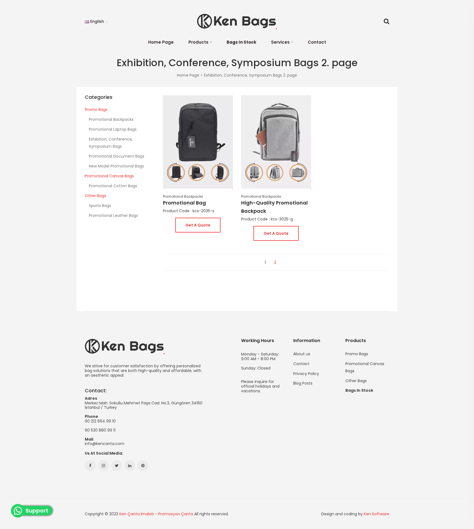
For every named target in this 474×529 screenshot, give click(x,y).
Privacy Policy (306, 373)
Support (38, 510)
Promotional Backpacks (111, 119)
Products (198, 42)
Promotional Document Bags (116, 156)
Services (280, 42)
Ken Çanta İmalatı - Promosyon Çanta (156, 514)
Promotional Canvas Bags (109, 176)
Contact (317, 42)
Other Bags (95, 195)
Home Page (161, 42)
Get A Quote (197, 225)
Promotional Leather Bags (113, 215)
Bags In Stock (241, 42)
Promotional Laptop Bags (113, 129)
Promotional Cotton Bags (113, 186)
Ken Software (376, 514)
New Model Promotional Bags (116, 166)
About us (301, 354)
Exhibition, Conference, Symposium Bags (111, 142)
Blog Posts (302, 382)
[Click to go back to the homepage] (237, 21)
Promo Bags (96, 109)
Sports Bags (100, 205)
